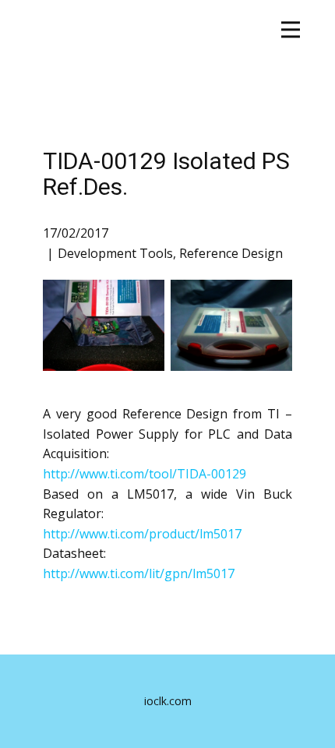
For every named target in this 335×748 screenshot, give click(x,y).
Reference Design (231, 253)
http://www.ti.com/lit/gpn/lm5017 (139, 573)
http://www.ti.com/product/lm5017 (142, 533)
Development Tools (115, 253)
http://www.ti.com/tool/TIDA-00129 (144, 473)
